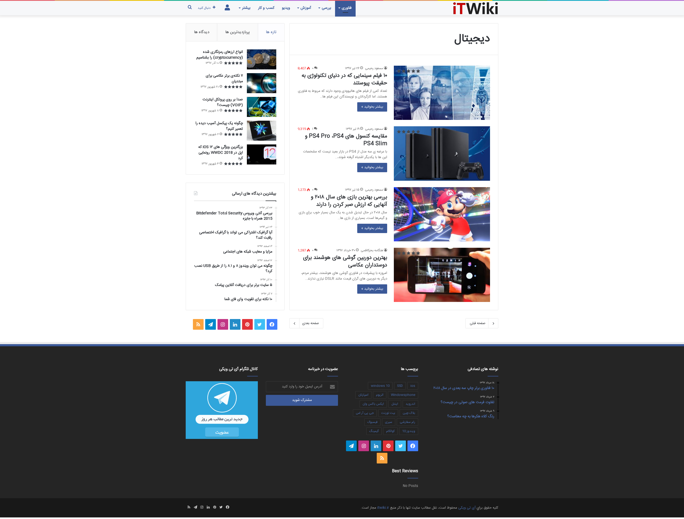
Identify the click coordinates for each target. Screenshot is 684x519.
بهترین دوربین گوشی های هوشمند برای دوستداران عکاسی (345, 261)
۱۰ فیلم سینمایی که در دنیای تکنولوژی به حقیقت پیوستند (344, 79)
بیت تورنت (388, 413)
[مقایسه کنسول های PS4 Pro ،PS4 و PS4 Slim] (442, 153)
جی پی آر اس (365, 413)
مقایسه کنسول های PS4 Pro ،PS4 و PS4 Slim (346, 140)
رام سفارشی (407, 422)
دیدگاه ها (201, 32)
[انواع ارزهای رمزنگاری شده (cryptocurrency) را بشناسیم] (261, 59)
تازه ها (271, 32)
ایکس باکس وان (373, 404)
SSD (400, 385)
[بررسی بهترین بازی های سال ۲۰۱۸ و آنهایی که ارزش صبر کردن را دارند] (442, 214)
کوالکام (390, 431)
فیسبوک (372, 422)
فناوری (347, 8)
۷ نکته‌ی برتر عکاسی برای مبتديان (224, 79)
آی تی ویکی (467, 508)
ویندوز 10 (408, 431)
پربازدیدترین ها (237, 32)
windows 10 (380, 385)
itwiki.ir (383, 508)
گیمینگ (374, 431)
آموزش (306, 8)
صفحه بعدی (310, 323)
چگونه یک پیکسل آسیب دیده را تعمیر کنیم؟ (219, 126)
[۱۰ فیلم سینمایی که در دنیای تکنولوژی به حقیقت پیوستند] (442, 93)
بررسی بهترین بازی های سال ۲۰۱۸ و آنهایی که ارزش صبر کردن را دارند (349, 201)
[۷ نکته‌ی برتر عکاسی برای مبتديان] (261, 83)
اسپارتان (363, 395)
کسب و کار (266, 8)
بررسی (326, 8)
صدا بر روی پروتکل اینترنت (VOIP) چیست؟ (223, 102)
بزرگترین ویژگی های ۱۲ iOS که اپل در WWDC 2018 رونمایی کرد (220, 153)
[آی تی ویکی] (475, 8)
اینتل (394, 404)
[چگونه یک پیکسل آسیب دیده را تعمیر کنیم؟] (261, 131)
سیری (388, 422)
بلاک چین (409, 413)
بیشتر (246, 8)
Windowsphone (403, 395)
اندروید (410, 404)
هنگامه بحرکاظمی (372, 250)
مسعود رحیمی (374, 68)
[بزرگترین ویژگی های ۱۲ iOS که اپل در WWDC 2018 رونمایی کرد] (261, 154)
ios (412, 385)
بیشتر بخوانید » (372, 107)
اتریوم (379, 395)
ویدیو (286, 8)
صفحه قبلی (477, 323)
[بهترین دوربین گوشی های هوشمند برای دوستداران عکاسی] (442, 275)
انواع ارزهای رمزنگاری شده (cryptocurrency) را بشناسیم (219, 55)
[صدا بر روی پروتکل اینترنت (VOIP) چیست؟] (261, 107)
